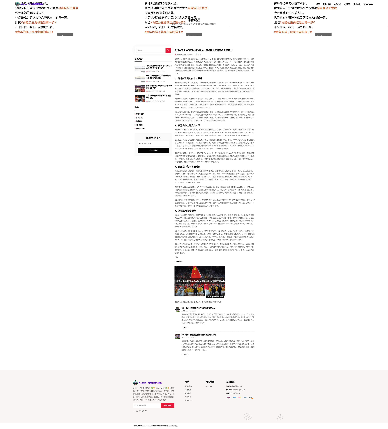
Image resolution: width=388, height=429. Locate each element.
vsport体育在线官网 (169, 426)
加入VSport (368, 4)
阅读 (185, 328)
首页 (318, 4)
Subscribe (153, 150)
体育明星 (347, 4)
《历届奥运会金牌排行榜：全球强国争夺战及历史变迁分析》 (159, 67)
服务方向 (357, 4)
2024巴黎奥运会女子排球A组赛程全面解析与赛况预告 (158, 77)
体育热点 (337, 4)
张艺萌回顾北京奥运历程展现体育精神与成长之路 (159, 87)
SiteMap (209, 386)
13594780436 (235, 393)
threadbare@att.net (237, 390)
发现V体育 (327, 4)
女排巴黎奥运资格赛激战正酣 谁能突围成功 (158, 97)
